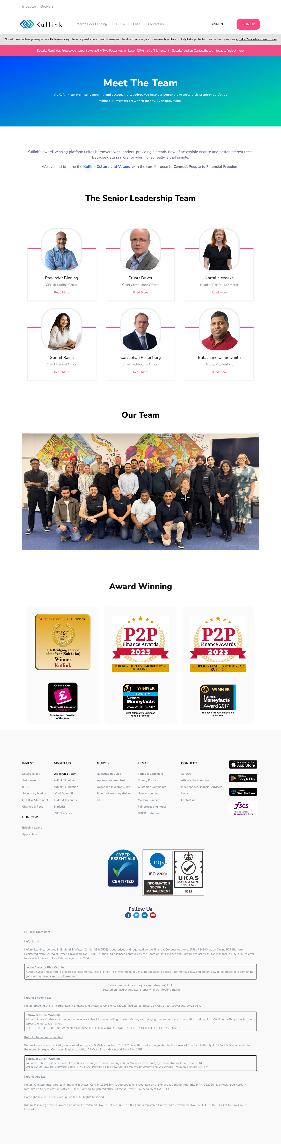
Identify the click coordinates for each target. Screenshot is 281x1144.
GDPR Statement (149, 813)
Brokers (47, 6)
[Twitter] (136, 915)
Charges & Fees (32, 807)
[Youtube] (153, 915)
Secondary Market (34, 793)
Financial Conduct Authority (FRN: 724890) (180, 950)
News (185, 793)
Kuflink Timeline (64, 780)
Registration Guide (109, 774)
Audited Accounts (65, 800)
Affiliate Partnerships (195, 780)
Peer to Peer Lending (91, 24)
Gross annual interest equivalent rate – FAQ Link (140, 985)
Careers (186, 774)
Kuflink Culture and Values (106, 166)
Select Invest (30, 774)
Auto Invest (29, 780)
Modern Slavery (148, 800)
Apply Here (29, 834)
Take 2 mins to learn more (59, 976)
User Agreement (149, 793)
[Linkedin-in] (145, 915)
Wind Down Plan (64, 793)
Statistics (59, 807)
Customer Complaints (152, 787)
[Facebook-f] (128, 915)
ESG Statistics (62, 813)
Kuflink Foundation (65, 787)
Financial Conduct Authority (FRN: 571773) (203, 1045)
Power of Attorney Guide (113, 793)
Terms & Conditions (151, 774)
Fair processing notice (152, 807)
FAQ (136, 24)
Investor (29, 6)
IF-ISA (120, 24)
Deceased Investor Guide (113, 787)
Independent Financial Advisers (201, 787)
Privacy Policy (147, 780)
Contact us (156, 24)
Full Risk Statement (35, 800)
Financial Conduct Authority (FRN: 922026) (187, 1085)
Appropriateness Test (111, 780)
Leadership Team (64, 774)
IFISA (25, 787)
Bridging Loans (32, 828)
